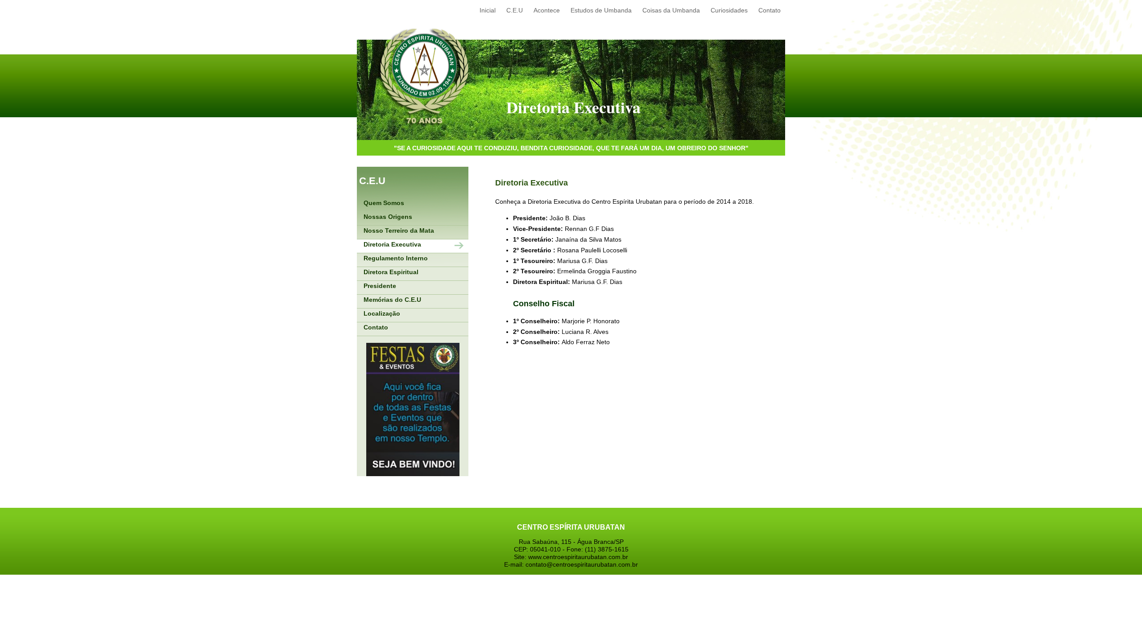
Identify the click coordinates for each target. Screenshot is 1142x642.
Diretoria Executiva (392, 244)
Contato (376, 327)
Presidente (380, 285)
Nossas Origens (388, 216)
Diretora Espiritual (391, 272)
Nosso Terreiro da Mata (399, 230)
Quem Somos (384, 202)
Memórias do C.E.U (392, 299)
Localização (382, 313)
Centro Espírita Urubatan (424, 77)
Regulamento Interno (396, 258)
